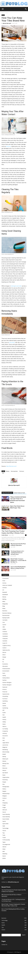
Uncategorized (6, 844)
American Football (7, 585)
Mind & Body (5, 752)
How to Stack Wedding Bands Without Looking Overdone (13, 909)
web (3, 851)
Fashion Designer (7, 682)
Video (3, 849)
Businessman (5, 615)
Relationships (6, 793)
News (3, 775)
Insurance (5, 735)
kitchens (8, 146)
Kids (3, 738)
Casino (4, 624)
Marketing (5, 749)
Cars (3, 622)
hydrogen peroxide (16, 286)
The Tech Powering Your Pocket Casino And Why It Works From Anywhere (14, 890)
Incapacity (5, 731)
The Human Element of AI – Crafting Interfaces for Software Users (17, 553)
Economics (5, 664)
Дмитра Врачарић (7, 23)
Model (4, 754)
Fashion (4, 680)
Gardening (5, 708)
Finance (4, 689)
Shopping (4, 803)
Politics (4, 789)
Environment (5, 671)
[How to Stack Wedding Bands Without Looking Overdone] (5, 568)
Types (4, 842)
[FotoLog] (14, 3)
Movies (4, 761)
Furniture (4, 698)
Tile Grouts (21, 471)
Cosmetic (4, 641)
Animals (4, 587)
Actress (4, 583)
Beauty (4, 597)
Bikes (3, 601)
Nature (4, 770)
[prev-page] (3, 514)
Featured (4, 687)
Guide (4, 712)
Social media (5, 819)
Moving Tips (5, 763)
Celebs (4, 629)
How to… (4, 726)
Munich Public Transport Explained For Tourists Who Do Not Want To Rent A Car (13, 905)
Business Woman (6, 613)
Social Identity (6, 814)
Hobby (4, 722)
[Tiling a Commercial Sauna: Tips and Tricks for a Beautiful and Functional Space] (5, 498)
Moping (7, 471)
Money (4, 756)
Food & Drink (5, 694)
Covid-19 (4, 643)
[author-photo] (14, 483)
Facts (3, 673)
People (4, 782)
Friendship (5, 696)
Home (3, 12)
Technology (5, 828)
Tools (3, 835)
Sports (4, 821)
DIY (3, 659)
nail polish (12, 342)
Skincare (4, 809)
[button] (2, 9)
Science (4, 798)
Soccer (4, 812)
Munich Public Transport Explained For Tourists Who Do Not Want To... (18, 560)
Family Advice (6, 678)
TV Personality (6, 840)
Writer (4, 858)
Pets (3, 784)
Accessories (5, 578)
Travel (4, 837)
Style (3, 826)
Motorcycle (5, 759)
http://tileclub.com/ (11, 466)
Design (4, 657)
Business (4, 610)
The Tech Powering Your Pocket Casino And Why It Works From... (13, 532)
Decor (4, 654)
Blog (3, 606)
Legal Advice (5, 742)
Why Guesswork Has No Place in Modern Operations (11, 895)
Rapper (4, 791)
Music (4, 766)
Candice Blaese (5, 535)
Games (4, 705)
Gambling (5, 701)
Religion (4, 796)
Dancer (4, 652)
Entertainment (6, 668)
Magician (4, 747)
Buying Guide (5, 617)
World (4, 856)
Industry (4, 733)
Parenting (5, 779)
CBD (3, 627)
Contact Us (4, 944)
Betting (4, 599)
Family (4, 675)
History (4, 719)
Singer (4, 805)
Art (3, 590)
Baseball (4, 592)
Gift (3, 710)
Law (3, 740)
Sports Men (5, 823)
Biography (5, 604)
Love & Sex (5, 745)
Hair (3, 715)
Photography (5, 786)
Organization (5, 777)
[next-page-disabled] (5, 514)
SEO (3, 800)
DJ (3, 661)
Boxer (3, 608)
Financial (4, 691)
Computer (5, 638)
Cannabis (4, 620)
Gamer (4, 703)
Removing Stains (14, 471)
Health (4, 717)
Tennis (4, 830)
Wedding (4, 853)
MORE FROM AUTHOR (19, 493)
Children (4, 631)
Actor (3, 580)
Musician (4, 768)
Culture (4, 647)
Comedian (5, 634)
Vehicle (4, 846)
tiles (3, 473)
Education (5, 666)
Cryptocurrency (6, 645)
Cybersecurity (6, 650)
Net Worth (5, 772)
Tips (3, 833)
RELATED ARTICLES (7, 493)
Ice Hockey (5, 728)
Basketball (5, 594)
